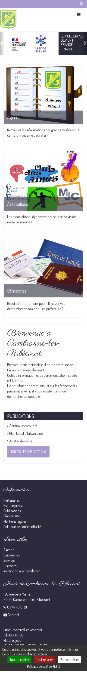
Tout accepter (19, 659)
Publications (12, 511)
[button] (2, 43)
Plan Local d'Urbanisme (26, 433)
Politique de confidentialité (22, 526)
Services (9, 560)
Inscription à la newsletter (21, 571)
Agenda (8, 549)
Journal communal (23, 425)
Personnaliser (69, 659)
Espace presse (13, 505)
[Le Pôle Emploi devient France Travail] (29, 43)
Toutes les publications (28, 452)
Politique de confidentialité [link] (43, 666)
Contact (13, 614)
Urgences (9, 565)
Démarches (11, 555)
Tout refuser (44, 659)
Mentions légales (14, 521)
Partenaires (11, 500)
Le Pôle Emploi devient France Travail (72, 42)
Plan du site (11, 516)
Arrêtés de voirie (20, 441)
